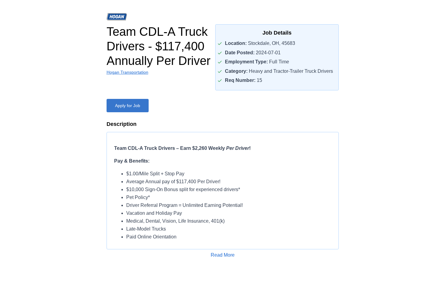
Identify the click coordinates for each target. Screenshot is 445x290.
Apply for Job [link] (127, 105)
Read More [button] (223, 255)
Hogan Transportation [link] (127, 72)
